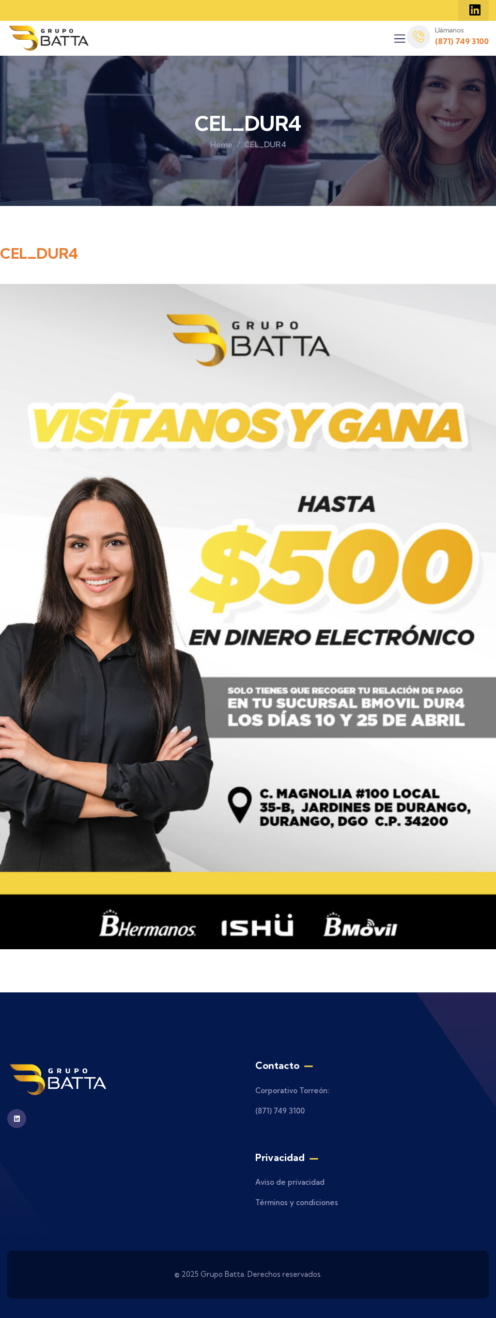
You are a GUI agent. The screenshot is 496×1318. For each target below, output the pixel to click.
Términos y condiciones (296, 1202)
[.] (399, 41)
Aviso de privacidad (290, 1182)
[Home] (49, 38)
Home (221, 144)
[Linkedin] (474, 9)
